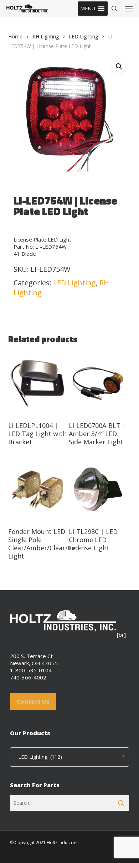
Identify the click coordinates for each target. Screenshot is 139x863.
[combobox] (69, 757)
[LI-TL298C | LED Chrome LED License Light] (98, 489)
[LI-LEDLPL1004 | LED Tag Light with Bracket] (37, 383)
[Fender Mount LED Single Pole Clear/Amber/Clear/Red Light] (37, 489)
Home (15, 36)
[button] (87, 8)
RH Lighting (45, 36)
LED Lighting (83, 36)
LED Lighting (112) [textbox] (38, 756)
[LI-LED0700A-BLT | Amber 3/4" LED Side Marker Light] (98, 383)
